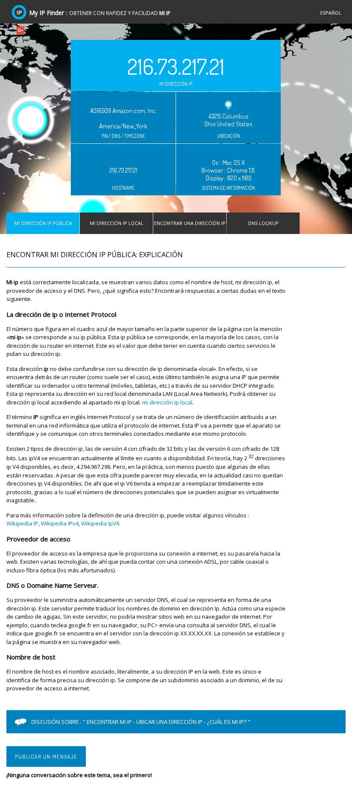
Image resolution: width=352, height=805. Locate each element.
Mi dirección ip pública (43, 223)
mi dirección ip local (167, 402)
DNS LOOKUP (263, 223)
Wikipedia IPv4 (60, 523)
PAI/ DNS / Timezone (123, 136)
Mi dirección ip (175, 84)
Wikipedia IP (22, 523)
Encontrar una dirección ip (189, 223)
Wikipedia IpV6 (100, 523)
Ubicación (228, 136)
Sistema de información (228, 188)
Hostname (123, 188)
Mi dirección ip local (116, 223)
